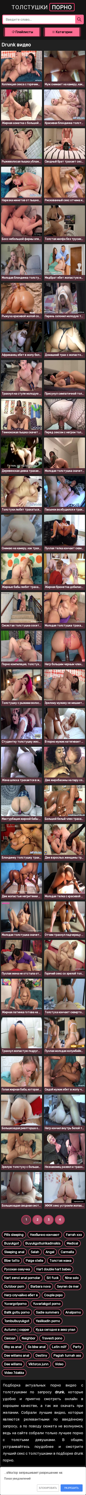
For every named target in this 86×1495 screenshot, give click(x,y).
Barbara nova (41, 1286)
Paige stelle (34, 1261)
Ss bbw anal (37, 1347)
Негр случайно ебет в (21, 1295)
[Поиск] (79, 19)
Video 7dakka (14, 1373)
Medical (72, 1243)
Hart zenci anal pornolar (22, 1278)
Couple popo (53, 1295)
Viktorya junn (38, 1364)
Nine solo (72, 1278)
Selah (35, 1252)
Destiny (41, 1355)
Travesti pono (52, 1338)
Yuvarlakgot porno (46, 1304)
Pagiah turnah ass (67, 1355)
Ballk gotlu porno (17, 1312)
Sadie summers (47, 1312)
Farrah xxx (74, 1235)
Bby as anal (12, 1347)
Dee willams (13, 1364)
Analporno (73, 1312)
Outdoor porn (14, 1286)
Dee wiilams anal (16, 1355)
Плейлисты (24, 32)
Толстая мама (60, 1261)
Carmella (67, 1252)
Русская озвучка (17, 1269)
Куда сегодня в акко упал (55, 1330)
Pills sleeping (14, 1235)
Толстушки (42, 7)
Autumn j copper (16, 1330)
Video (59, 1364)
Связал (9, 1338)
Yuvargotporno (15, 1304)
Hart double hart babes (53, 1269)
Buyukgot (11, 1243)
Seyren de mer (68, 1286)
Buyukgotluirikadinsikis (42, 1243)
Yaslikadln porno (48, 1321)
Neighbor (28, 1338)
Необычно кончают (45, 1235)
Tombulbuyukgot (16, 1321)
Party (77, 1347)
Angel (50, 1252)
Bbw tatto (11, 1261)
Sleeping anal (14, 1252)
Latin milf (59, 1347)
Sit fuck (53, 1278)
